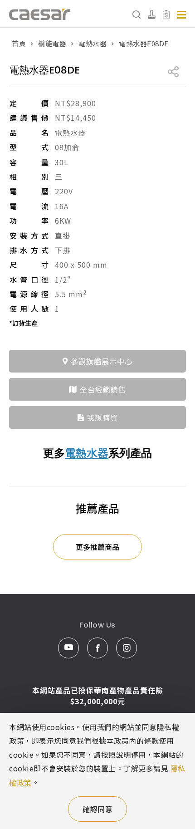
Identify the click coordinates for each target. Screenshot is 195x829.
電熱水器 (86, 453)
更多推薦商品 (97, 546)
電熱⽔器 (92, 43)
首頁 (19, 43)
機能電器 (52, 43)
